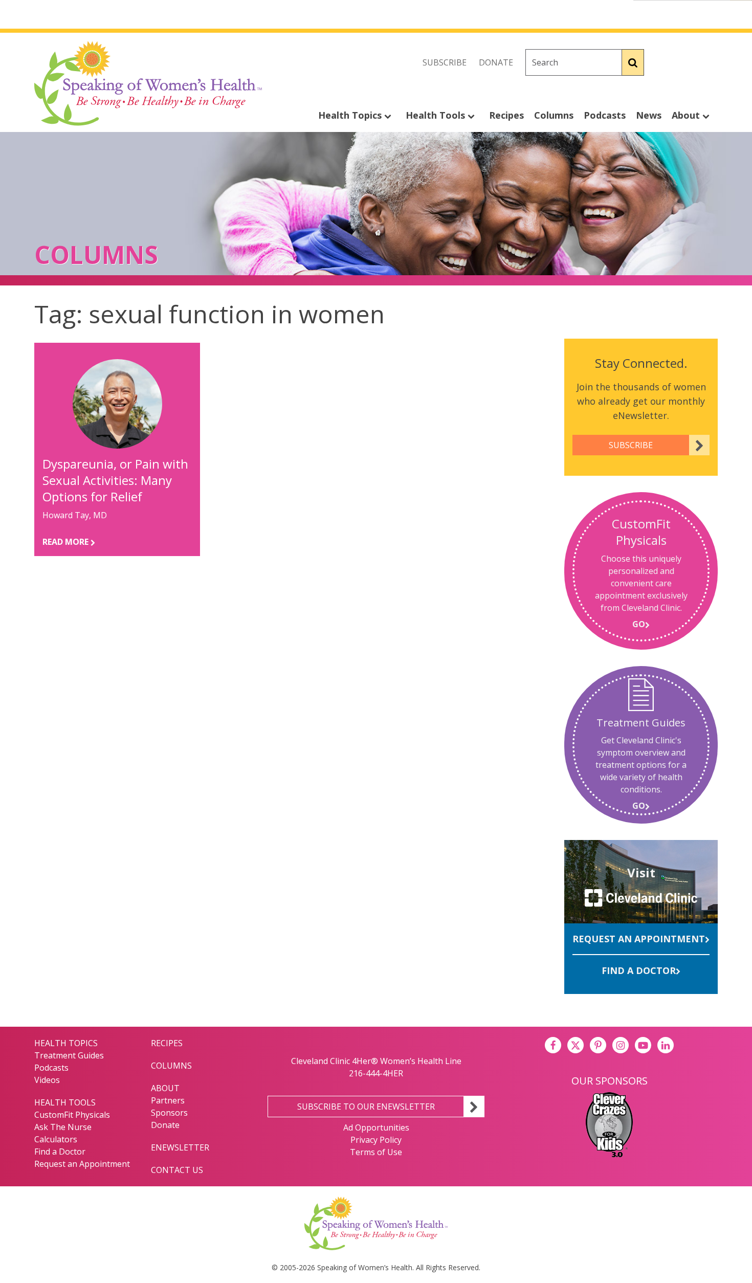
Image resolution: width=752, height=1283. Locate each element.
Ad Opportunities (376, 1127)
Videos (47, 1080)
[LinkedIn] (665, 1045)
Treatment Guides (69, 1055)
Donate (496, 62)
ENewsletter (180, 1147)
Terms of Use (376, 1152)
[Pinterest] (598, 1045)
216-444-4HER (376, 1073)
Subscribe (445, 62)
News (648, 115)
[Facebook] (664, 62)
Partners (168, 1100)
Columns (553, 115)
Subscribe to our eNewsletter (366, 1106)
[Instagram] (709, 62)
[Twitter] (687, 62)
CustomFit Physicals (72, 1114)
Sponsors (169, 1112)
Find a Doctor (639, 970)
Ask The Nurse (63, 1127)
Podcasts (605, 115)
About (687, 115)
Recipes (506, 115)
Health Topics (351, 115)
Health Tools (437, 115)
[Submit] (633, 62)
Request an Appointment (638, 939)
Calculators (55, 1139)
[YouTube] (643, 1045)
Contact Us (177, 1170)
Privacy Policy (376, 1139)
